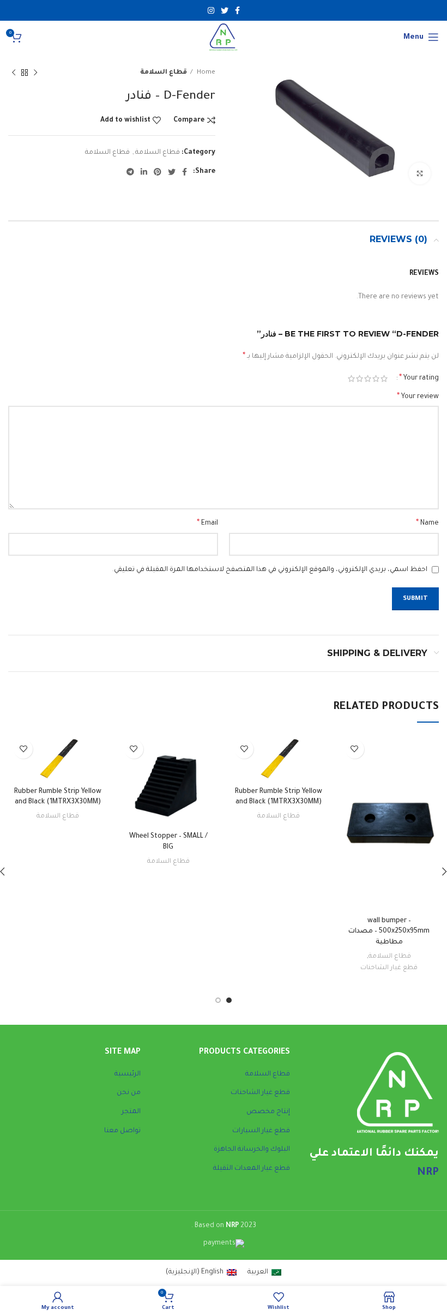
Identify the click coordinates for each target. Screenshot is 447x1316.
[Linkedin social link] (143, 172)
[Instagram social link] (211, 10)
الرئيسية (127, 1074)
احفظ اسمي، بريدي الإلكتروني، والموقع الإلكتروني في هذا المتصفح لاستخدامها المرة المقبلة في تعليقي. (269, 570)
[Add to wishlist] (354, 749)
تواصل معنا (122, 1131)
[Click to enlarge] (420, 173)
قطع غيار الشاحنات (389, 968)
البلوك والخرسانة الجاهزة (252, 1149)
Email (207, 523)
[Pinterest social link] (157, 172)
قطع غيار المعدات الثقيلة (251, 1169)
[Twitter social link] (225, 10)
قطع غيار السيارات (261, 1131)
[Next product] (13, 73)
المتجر (131, 1112)
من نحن (129, 1093)
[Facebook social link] (237, 10)
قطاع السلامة (163, 72)
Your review (418, 397)
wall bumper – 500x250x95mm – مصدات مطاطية (389, 931)
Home (205, 72)
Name (427, 523)
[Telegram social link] (130, 172)
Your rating (419, 378)
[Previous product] (35, 73)
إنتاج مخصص (268, 1112)
